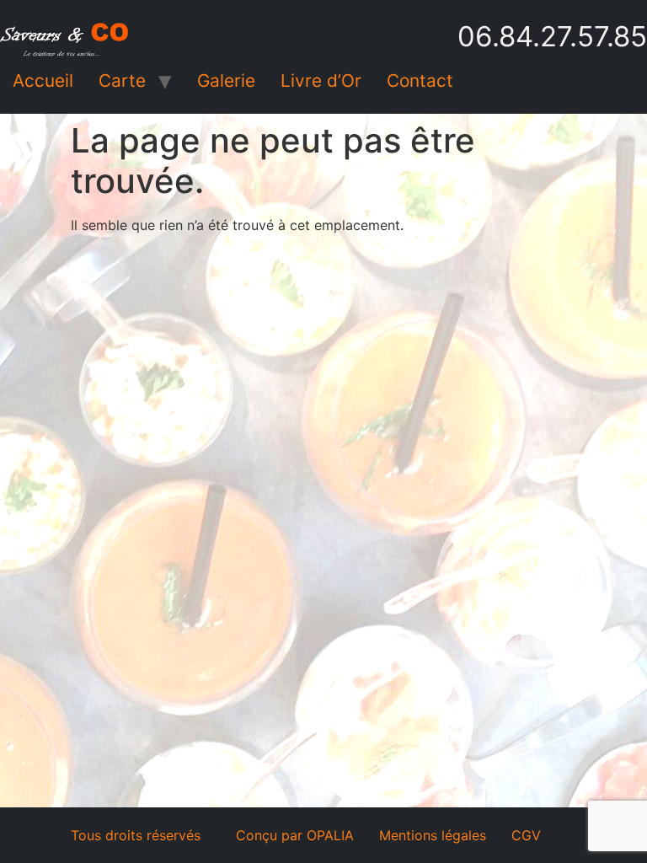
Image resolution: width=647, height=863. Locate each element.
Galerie (226, 80)
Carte (122, 80)
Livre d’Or (321, 80)
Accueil (43, 80)
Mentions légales (432, 835)
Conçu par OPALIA (295, 835)
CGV (526, 835)
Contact (420, 80)
